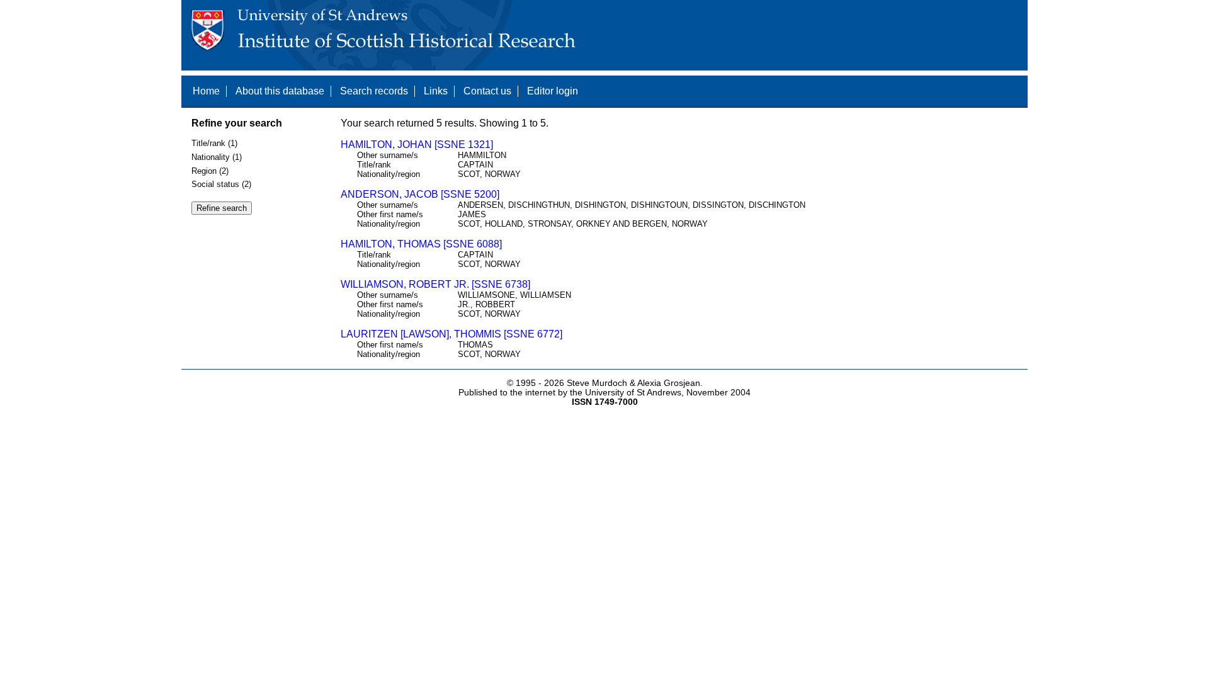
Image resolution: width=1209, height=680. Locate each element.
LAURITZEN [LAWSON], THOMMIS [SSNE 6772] (451, 334)
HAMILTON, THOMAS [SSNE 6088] (421, 244)
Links (436, 91)
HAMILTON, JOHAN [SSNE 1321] (417, 144)
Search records (374, 91)
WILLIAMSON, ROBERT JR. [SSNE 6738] (435, 284)
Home (206, 91)
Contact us (487, 91)
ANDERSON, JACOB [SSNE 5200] (420, 194)
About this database (280, 91)
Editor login (552, 91)
